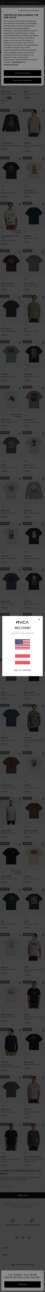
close (39, 619)
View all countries (22, 670)
